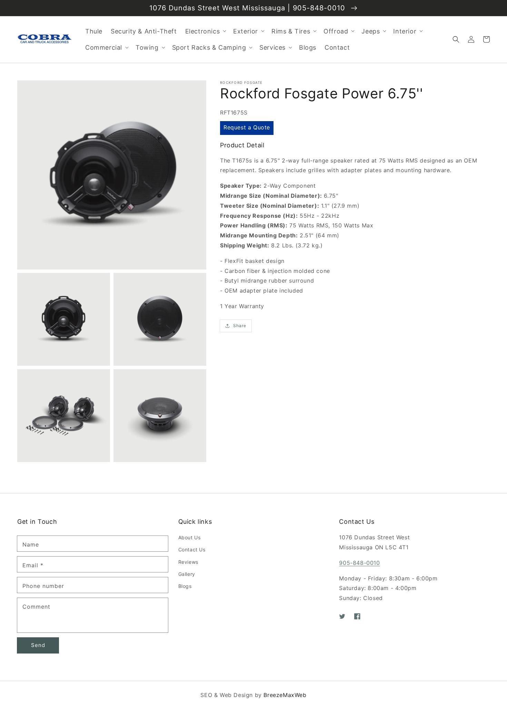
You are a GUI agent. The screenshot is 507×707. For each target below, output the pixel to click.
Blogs (185, 586)
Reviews (188, 562)
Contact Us (192, 549)
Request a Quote (246, 127)
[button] (456, 39)
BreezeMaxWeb (285, 694)
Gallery (186, 574)
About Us (189, 537)
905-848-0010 (359, 562)
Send (38, 645)
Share (239, 325)
